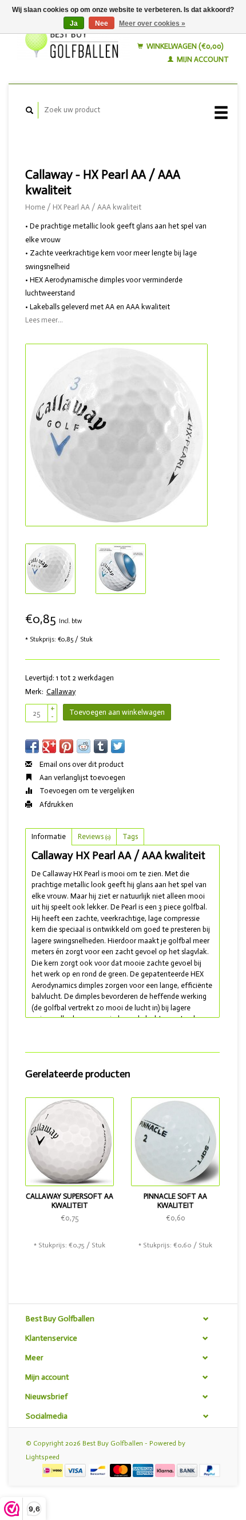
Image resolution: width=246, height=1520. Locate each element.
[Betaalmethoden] (53, 1470)
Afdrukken (55, 804)
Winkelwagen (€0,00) (184, 46)
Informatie (48, 836)
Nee (101, 23)
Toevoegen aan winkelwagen (117, 712)
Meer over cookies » (152, 23)
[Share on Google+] (49, 746)
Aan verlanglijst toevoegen (81, 777)
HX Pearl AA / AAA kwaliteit (97, 207)
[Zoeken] (29, 110)
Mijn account (202, 59)
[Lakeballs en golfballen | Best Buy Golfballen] (73, 41)
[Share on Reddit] (83, 746)
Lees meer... (44, 320)
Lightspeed (42, 1457)
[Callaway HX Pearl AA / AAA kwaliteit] (116, 435)
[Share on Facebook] (32, 746)
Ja (74, 23)
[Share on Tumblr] (101, 746)
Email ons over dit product (81, 764)
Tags (130, 836)
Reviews (94, 836)
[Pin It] (66, 746)
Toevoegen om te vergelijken (86, 790)
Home (35, 207)
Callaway (61, 691)
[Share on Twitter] (118, 746)
